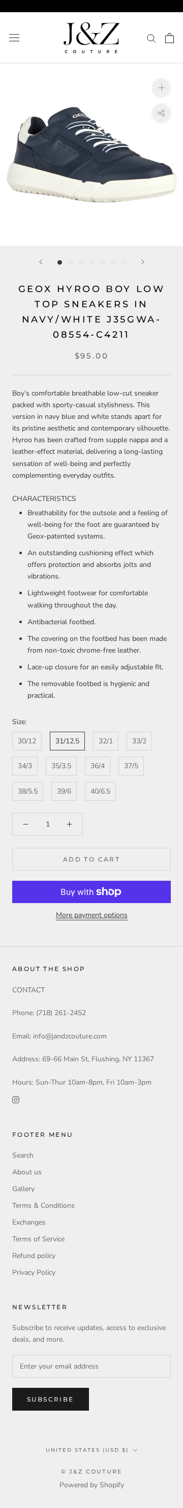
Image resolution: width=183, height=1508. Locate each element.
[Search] (151, 37)
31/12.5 (67, 741)
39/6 (64, 791)
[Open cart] (169, 38)
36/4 (97, 766)
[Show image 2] (70, 262)
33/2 (139, 741)
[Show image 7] (123, 262)
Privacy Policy (33, 1272)
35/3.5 (61, 766)
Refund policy (33, 1256)
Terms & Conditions (43, 1205)
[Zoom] (161, 87)
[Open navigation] (14, 38)
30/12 (27, 741)
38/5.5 (28, 791)
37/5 (131, 766)
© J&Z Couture (92, 1471)
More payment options (92, 915)
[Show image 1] (59, 262)
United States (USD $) (87, 1450)
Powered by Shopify (91, 1485)
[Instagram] (15, 1099)
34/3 (25, 766)
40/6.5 (100, 791)
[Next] (142, 262)
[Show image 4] (91, 262)
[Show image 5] (102, 262)
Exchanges (29, 1222)
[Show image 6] (113, 262)
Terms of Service (38, 1239)
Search (23, 1155)
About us (27, 1172)
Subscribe (50, 1399)
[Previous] (40, 262)
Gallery (23, 1189)
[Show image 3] (81, 262)
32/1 (106, 741)
